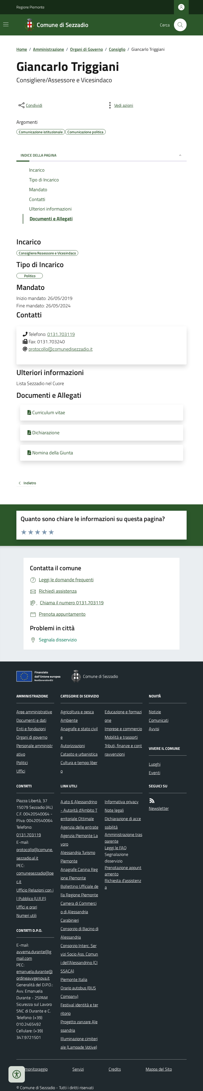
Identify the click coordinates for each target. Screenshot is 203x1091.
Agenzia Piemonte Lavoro (79, 839)
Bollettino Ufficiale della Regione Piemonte (79, 890)
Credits (115, 1069)
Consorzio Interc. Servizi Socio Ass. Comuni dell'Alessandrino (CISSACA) (79, 958)
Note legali (114, 810)
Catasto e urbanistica (79, 754)
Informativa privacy (122, 801)
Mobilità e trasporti (121, 737)
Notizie (155, 712)
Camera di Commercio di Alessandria (78, 907)
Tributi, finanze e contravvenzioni (123, 749)
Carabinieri (70, 920)
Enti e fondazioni (31, 728)
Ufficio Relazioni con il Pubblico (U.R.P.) (34, 894)
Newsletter (159, 808)
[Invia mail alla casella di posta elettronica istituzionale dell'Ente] (35, 853)
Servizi (78, 1069)
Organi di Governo (86, 49)
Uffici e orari (26, 907)
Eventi (154, 772)
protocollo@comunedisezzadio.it (61, 349)
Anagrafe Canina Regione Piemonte (79, 873)
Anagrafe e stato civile (79, 732)
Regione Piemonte (30, 7)
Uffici (20, 771)
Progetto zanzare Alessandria (79, 1026)
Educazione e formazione (123, 716)
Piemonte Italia (74, 979)
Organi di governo (31, 737)
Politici (22, 762)
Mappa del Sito (159, 1069)
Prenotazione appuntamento (123, 870)
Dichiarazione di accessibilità (123, 822)
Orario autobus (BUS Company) (78, 992)
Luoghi (154, 764)
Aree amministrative (34, 712)
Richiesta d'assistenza (123, 883)
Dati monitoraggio (32, 1069)
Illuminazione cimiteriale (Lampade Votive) (79, 1042)
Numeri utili (26, 915)
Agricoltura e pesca (77, 712)
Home (21, 49)
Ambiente (69, 720)
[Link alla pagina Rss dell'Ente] (152, 800)
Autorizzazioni (73, 745)
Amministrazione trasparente (123, 837)
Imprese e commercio (123, 728)
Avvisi (154, 728)
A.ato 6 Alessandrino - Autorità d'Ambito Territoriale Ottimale (79, 810)
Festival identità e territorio (79, 1009)
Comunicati (158, 720)
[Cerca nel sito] (178, 25)
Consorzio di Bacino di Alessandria (79, 932)
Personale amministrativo (34, 749)
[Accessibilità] (16, 1074)
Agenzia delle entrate (79, 827)
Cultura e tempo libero (79, 766)
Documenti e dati (31, 720)
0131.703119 (61, 334)
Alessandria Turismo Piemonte (78, 856)
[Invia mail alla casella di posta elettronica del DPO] (35, 955)
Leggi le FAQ (116, 848)
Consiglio (117, 49)
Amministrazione (48, 49)
